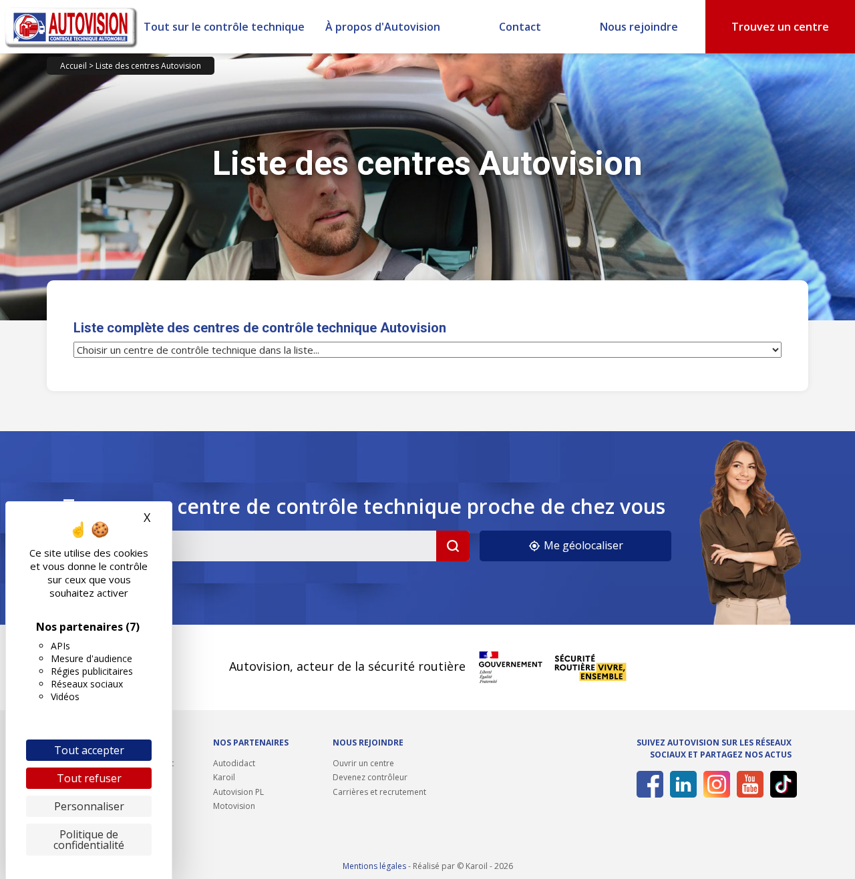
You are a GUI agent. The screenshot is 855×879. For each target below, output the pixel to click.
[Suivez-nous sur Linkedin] (681, 784)
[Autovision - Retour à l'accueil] (71, 26)
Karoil (224, 777)
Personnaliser (89, 806)
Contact (520, 26)
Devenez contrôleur (370, 777)
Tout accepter (89, 750)
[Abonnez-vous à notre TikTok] (781, 784)
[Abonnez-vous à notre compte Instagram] (714, 784)
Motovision (234, 806)
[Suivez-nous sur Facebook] (647, 784)
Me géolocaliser (582, 545)
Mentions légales (374, 866)
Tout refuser (89, 778)
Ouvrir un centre (363, 763)
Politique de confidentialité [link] (88, 839)
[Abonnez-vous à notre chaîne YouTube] (747, 784)
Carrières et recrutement (379, 792)
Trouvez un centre (780, 26)
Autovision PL (238, 792)
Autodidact (234, 763)
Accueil (73, 65)
